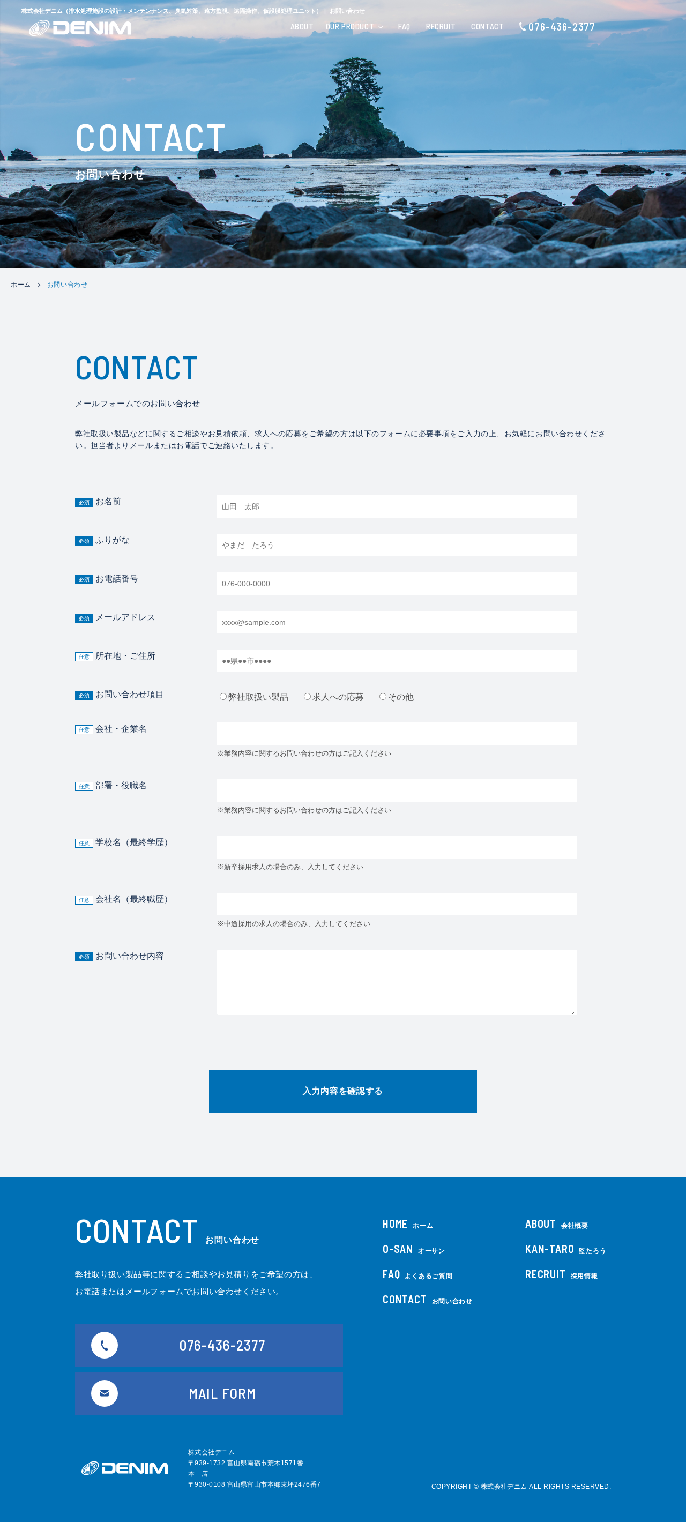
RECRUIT (441, 26)
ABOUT (302, 26)
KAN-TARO (565, 1248)
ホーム (21, 284)
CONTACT (487, 26)
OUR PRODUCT (350, 26)
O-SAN (414, 1248)
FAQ (404, 26)
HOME (408, 1223)
